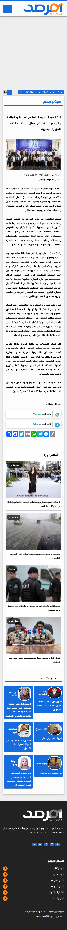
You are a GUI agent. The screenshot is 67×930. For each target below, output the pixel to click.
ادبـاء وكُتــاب (48, 678)
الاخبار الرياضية (57, 892)
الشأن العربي (57, 880)
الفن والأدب (58, 898)
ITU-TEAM (41, 916)
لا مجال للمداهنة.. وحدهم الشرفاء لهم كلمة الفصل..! (18, 744)
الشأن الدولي (57, 886)
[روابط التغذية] (57, 844)
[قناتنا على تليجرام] (34, 844)
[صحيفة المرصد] (41, 8)
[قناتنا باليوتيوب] (40, 844)
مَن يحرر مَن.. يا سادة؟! (51, 773)
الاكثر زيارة (50, 455)
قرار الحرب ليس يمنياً (52, 738)
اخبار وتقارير (58, 868)
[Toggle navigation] (7, 9)
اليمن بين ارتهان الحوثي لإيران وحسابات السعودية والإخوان (49, 705)
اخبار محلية (58, 874)
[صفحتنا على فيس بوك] (46, 844)
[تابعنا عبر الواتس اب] (52, 844)
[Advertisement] (33, 51)
